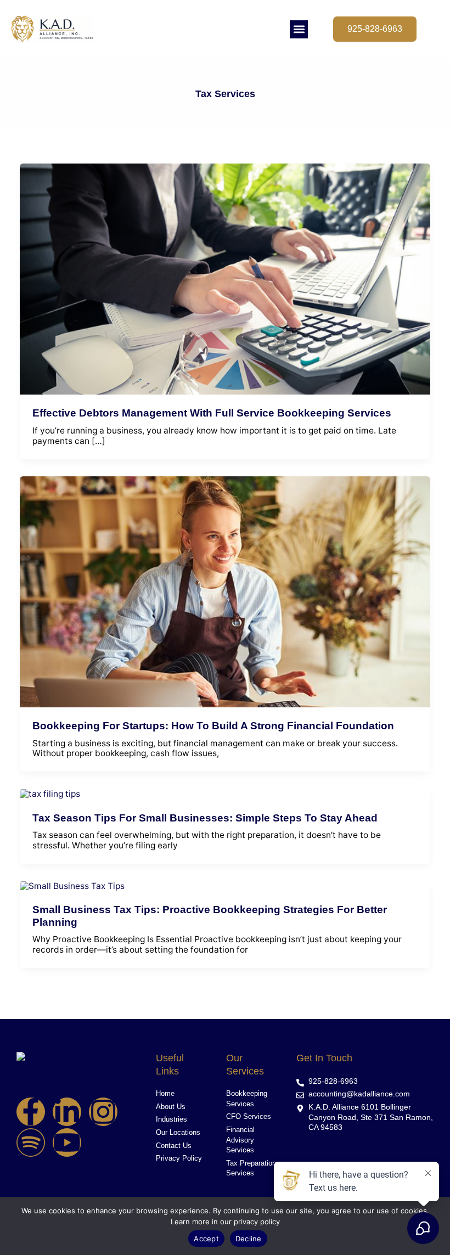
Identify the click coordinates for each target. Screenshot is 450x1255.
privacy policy (257, 1221)
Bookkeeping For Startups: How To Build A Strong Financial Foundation (213, 725)
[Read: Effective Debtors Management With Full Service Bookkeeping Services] (225, 278)
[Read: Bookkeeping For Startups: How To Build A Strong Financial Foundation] (225, 591)
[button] (298, 29)
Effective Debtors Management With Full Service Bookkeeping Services (211, 413)
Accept (206, 1238)
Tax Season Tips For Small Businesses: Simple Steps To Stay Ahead (205, 818)
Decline (248, 1238)
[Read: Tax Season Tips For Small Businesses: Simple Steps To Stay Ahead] (50, 793)
